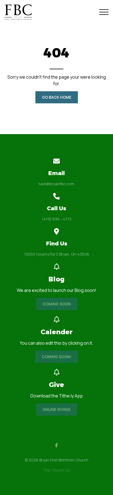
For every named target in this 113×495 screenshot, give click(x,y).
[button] (104, 12)
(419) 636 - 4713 (56, 219)
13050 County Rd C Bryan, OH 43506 (56, 254)
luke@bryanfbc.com (56, 183)
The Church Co (56, 470)
